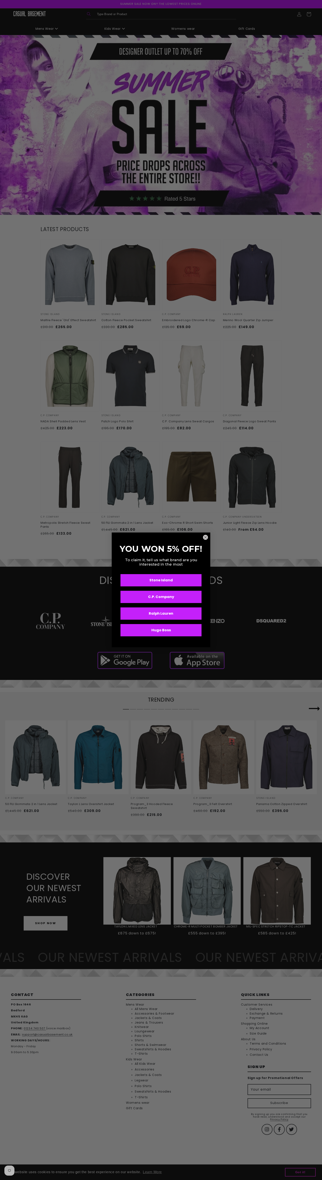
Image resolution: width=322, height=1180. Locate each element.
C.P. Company (161, 597)
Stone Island (161, 580)
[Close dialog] (205, 537)
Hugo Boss (161, 630)
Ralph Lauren (161, 613)
